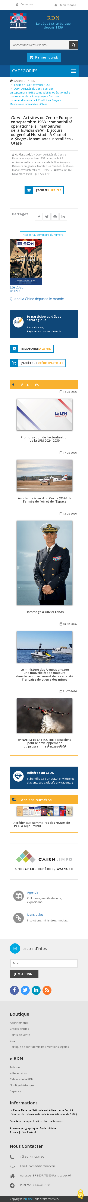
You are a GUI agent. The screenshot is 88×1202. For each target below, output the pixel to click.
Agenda (32, 892)
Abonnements (19, 1023)
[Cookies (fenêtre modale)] (80, 1194)
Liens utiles (35, 914)
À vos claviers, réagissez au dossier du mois (43, 329)
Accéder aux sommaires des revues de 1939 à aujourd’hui (41, 824)
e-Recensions (19, 1073)
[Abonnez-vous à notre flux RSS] (47, 990)
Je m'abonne (24, 974)
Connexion (27, 4)
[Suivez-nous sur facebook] (14, 990)
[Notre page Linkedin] (36, 990)
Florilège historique (22, 1085)
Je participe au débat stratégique (44, 318)
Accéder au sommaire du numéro (43, 235)
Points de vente (20, 1035)
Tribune (15, 1067)
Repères (15, 1091)
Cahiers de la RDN (21, 1079)
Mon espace (68, 5)
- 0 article (47, 57)
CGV (12, 1041)
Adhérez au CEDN (40, 772)
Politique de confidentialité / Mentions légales (39, 1047)
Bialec (28, 1199)
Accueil (18, 81)
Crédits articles (19, 1029)
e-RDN (31, 81)
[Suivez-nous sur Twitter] (25, 990)
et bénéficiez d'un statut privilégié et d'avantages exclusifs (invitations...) (50, 780)
